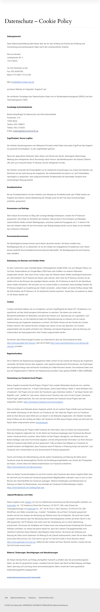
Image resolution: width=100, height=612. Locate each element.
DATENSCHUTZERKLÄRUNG (42, 605)
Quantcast (31, 509)
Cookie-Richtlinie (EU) (46, 598)
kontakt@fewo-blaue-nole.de (22, 82)
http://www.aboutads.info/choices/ (21, 343)
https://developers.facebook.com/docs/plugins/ (43, 402)
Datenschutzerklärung (17, 598)
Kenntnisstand (42, 422)
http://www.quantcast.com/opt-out (21, 542)
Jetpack (28, 502)
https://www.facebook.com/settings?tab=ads (25, 487)
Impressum (32, 598)
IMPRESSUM (27, 605)
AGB (6, 598)
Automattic (11, 505)
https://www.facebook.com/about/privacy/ (24, 467)
